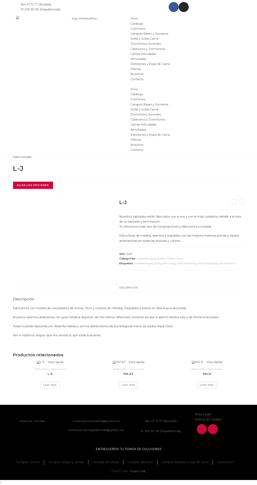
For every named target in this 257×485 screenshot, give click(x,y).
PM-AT (128, 374)
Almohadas (138, 59)
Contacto (137, 79)
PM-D (207, 374)
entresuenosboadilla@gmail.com (96, 421)
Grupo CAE (138, 471)
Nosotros (137, 74)
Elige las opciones (33, 185)
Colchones (138, 28)
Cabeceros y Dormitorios (148, 49)
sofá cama (168, 263)
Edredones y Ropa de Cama (150, 64)
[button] (186, 84)
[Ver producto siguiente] (241, 202)
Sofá (157, 263)
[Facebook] (174, 7)
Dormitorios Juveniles (146, 44)
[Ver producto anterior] (234, 202)
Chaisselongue (146, 258)
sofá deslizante (186, 263)
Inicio (134, 18)
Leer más (50, 384)
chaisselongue (143, 263)
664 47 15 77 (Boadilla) (160, 421)
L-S (50, 374)
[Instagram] (184, 7)
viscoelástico (227, 263)
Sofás (37, 369)
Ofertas (136, 69)
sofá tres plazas (207, 263)
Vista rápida (55, 362)
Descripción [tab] (128, 287)
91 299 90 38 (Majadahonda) (161, 431)
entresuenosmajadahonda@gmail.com (96, 430)
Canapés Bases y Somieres (149, 33)
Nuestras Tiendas (32, 421)
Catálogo (137, 23)
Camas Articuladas (143, 54)
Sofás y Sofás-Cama (144, 39)
